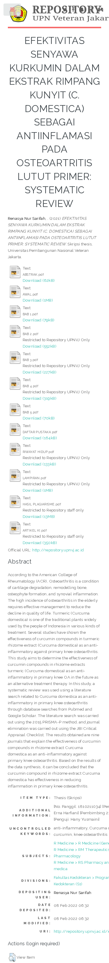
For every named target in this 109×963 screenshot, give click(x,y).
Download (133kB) (39, 464)
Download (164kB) (40, 438)
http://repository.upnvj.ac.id (58, 550)
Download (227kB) (39, 372)
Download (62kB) (39, 280)
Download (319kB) (39, 398)
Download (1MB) (38, 300)
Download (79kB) (39, 320)
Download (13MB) (39, 516)
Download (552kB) (39, 346)
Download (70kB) (39, 418)
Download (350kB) (40, 542)
